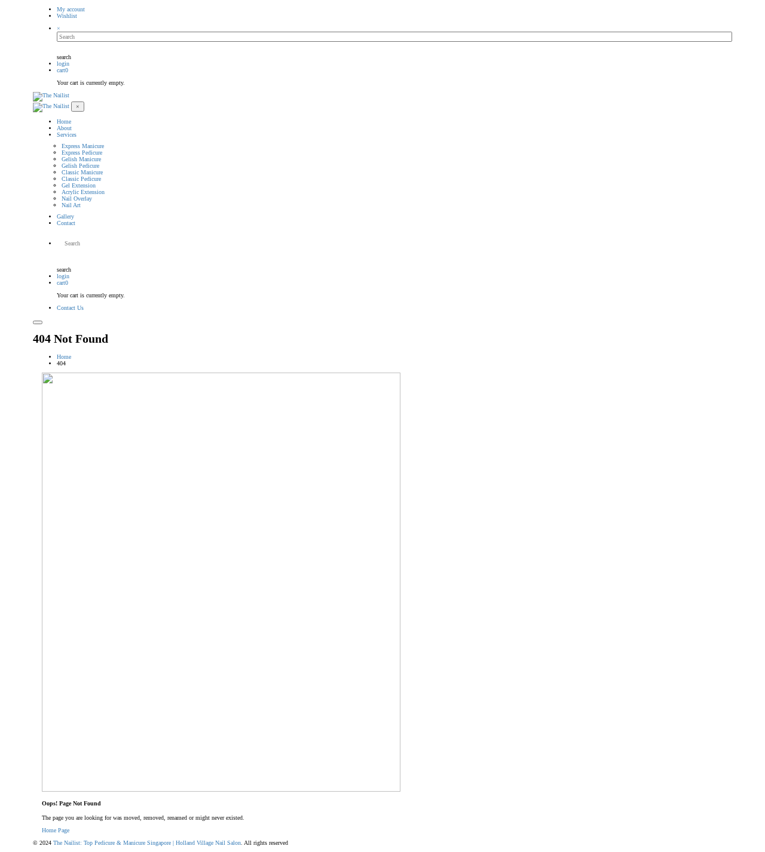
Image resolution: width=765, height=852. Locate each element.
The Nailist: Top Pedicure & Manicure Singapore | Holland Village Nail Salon (147, 842)
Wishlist (67, 16)
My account (71, 9)
